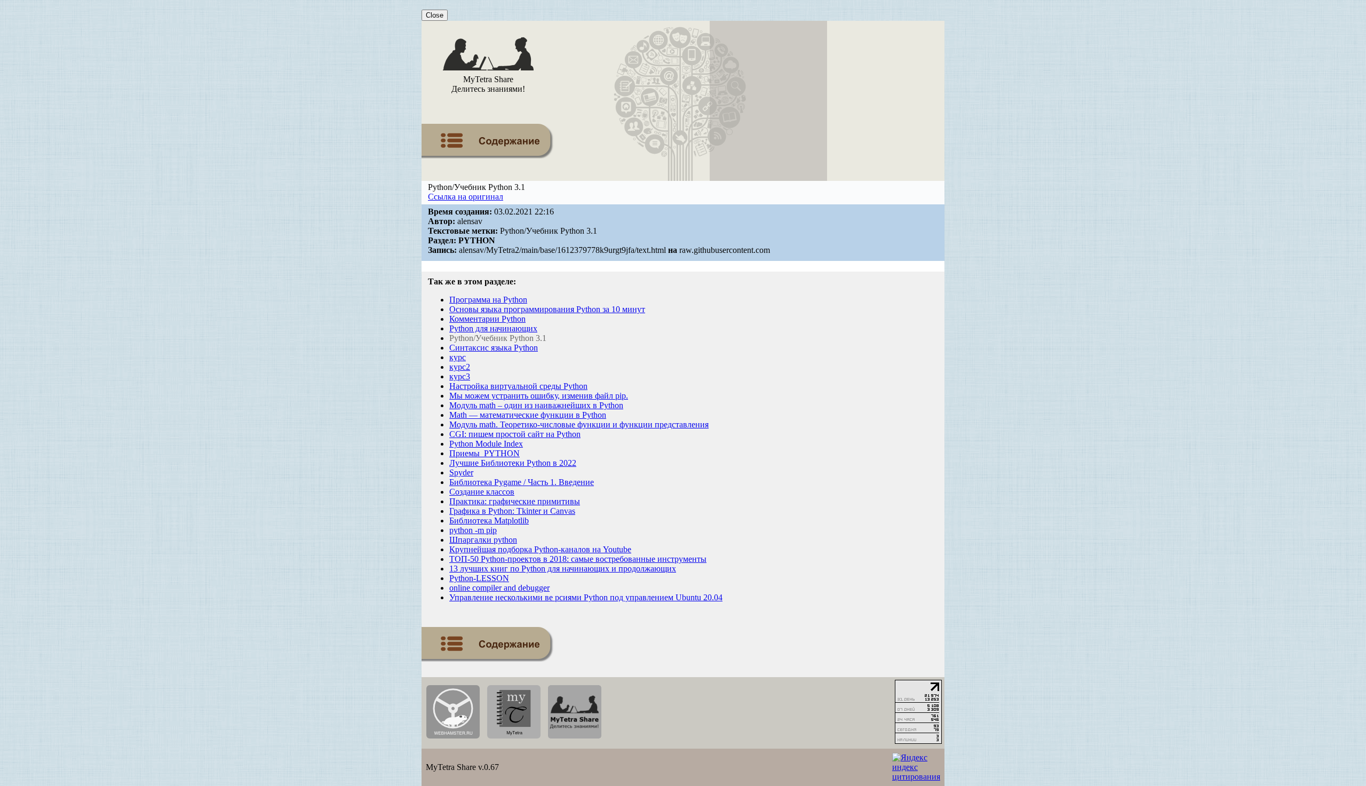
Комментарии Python (487, 318)
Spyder (461, 472)
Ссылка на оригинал (465, 196)
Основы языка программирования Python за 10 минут (547, 309)
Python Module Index (486, 443)
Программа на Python (488, 299)
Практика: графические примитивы (514, 501)
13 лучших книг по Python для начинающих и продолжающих (562, 568)
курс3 (459, 376)
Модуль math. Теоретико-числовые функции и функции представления (579, 424)
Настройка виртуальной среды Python (518, 386)
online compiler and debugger (499, 587)
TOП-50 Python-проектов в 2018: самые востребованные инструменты (577, 558)
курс (457, 357)
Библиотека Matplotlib (489, 520)
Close (434, 15)
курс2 (459, 366)
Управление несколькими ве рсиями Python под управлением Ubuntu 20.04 (585, 597)
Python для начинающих (493, 328)
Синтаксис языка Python (493, 347)
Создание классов (481, 491)
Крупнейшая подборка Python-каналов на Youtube (540, 549)
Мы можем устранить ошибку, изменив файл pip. (538, 395)
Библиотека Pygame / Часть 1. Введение (521, 482)
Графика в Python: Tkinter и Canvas (512, 510)
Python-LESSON (479, 578)
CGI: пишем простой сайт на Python (515, 434)
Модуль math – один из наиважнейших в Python (536, 405)
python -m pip (473, 530)
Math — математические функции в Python (527, 414)
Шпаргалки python (483, 539)
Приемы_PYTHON (484, 453)
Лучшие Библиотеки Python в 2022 (512, 462)
